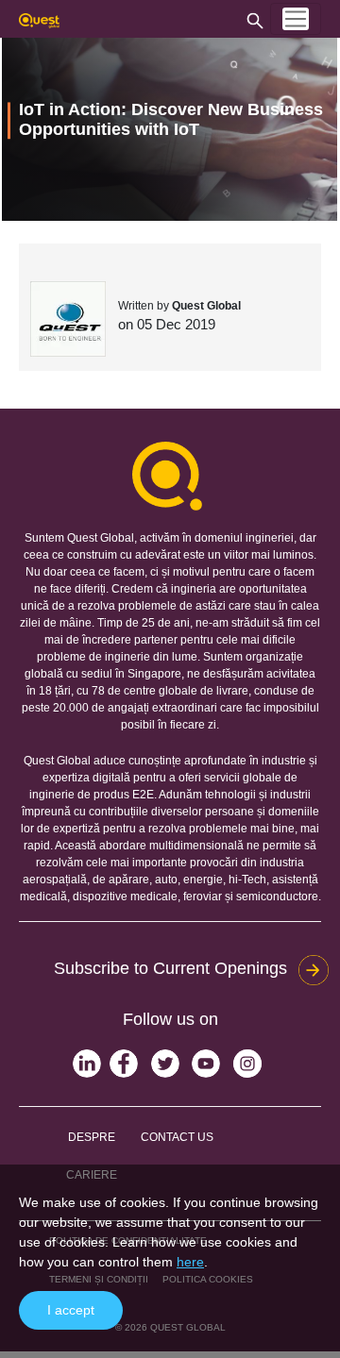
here (190, 1261)
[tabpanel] (169, 129)
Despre (91, 1137)
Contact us (177, 1137)
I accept (70, 1309)
